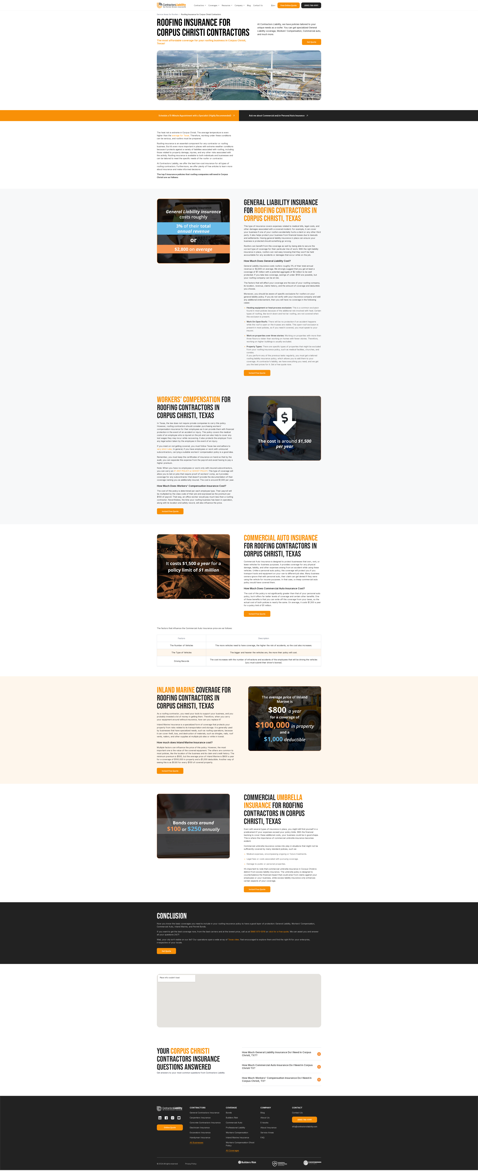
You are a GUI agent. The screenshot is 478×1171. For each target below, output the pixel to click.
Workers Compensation (237, 1132)
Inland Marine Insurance (237, 1137)
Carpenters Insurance (200, 1117)
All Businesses (196, 1142)
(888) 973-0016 (257, 931)
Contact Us (297, 1112)
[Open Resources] (231, 5)
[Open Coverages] (218, 5)
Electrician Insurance (200, 1127)
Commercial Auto (234, 1122)
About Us (264, 1117)
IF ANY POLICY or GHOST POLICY (191, 471)
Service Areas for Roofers (167, 14)
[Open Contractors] (205, 5)
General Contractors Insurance (204, 1112)
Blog (262, 1112)
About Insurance (268, 1127)
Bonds (229, 1112)
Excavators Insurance (200, 1132)
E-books (264, 1122)
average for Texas (180, 135)
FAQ (262, 1137)
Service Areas (267, 1132)
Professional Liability (235, 1127)
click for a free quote (279, 931)
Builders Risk (232, 1117)
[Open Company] (243, 5)
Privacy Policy (191, 1164)
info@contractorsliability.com (304, 1126)
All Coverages (232, 1150)
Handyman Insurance (200, 1137)
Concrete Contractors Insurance (205, 1122)
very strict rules (164, 449)
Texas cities (233, 939)
